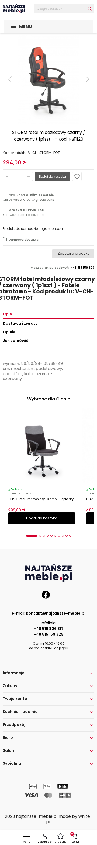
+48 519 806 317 (49, 628)
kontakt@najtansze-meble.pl (55, 613)
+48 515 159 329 (48, 634)
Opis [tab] (7, 314)
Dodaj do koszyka (52, 176)
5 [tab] (51, 536)
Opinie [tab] (9, 332)
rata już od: (28, 197)
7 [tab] (59, 536)
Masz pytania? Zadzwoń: (62, 267)
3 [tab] (44, 536)
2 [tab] (40, 536)
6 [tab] (55, 536)
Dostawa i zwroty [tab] (20, 323)
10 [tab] (70, 536)
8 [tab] (63, 536)
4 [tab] (48, 536)
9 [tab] (66, 536)
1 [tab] (31, 536)
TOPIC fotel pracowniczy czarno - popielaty (41, 499)
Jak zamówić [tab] (15, 340)
